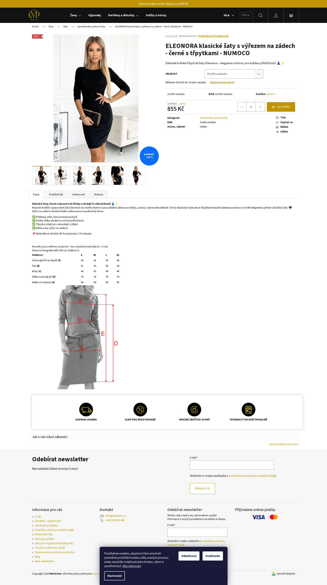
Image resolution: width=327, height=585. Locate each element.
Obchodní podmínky (46, 526)
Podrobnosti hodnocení (213, 36)
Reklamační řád (43, 534)
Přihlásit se (202, 488)
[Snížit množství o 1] (241, 107)
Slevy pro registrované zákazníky (54, 543)
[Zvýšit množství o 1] (260, 107)
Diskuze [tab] (98, 194)
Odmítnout (189, 556)
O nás (38, 517)
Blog (37, 557)
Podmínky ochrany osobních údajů (54, 530)
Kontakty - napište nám (48, 521)
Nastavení (114, 576)
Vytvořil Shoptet (286, 574)
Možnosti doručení (222, 82)
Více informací (132, 566)
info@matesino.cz (115, 516)
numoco (270, 94)
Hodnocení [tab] (79, 194)
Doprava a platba (44, 539)
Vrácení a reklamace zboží (50, 548)
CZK (244, 15)
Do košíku (283, 107)
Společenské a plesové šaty (214, 118)
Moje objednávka (44, 561)
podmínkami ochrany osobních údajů (252, 476)
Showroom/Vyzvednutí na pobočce (55, 552)
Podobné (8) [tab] (56, 194)
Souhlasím (212, 556)
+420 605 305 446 (114, 520)
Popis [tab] (36, 194)
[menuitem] (75, 15)
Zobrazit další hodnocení (283, 444)
